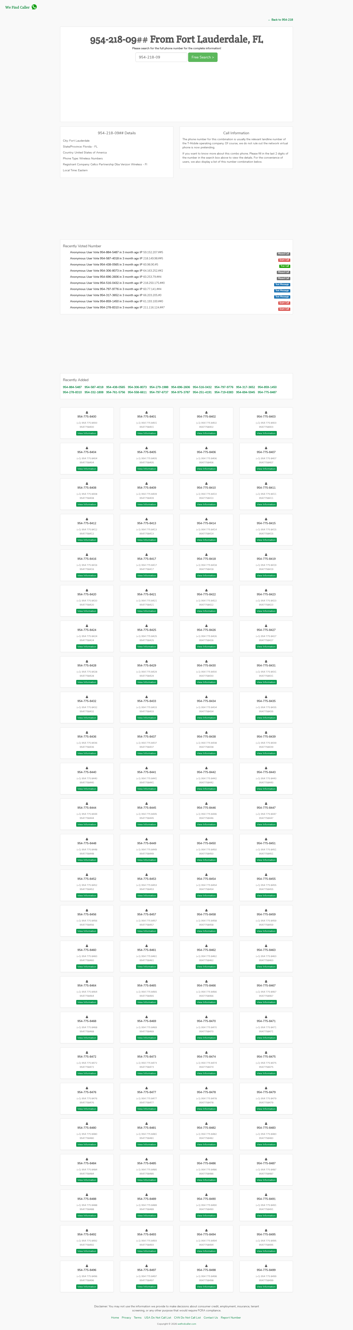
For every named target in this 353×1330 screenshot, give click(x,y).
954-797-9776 (223, 387)
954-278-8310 (72, 392)
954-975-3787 (180, 392)
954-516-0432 (202, 387)
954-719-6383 (223, 392)
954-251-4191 (202, 392)
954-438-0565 (115, 387)
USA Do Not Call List (157, 1318)
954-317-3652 (245, 387)
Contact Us (211, 1318)
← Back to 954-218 (280, 20)
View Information (86, 433)
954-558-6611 (137, 392)
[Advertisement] (176, 93)
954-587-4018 (94, 387)
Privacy (126, 1318)
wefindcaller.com (186, 1324)
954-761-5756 (115, 392)
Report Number (231, 1318)
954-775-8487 (267, 392)
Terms (138, 1318)
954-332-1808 (94, 392)
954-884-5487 (72, 387)
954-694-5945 (245, 392)
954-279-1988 (159, 387)
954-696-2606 (180, 387)
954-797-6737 (159, 392)
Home (115, 1318)
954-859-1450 (267, 387)
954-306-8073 (137, 387)
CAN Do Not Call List (187, 1318)
